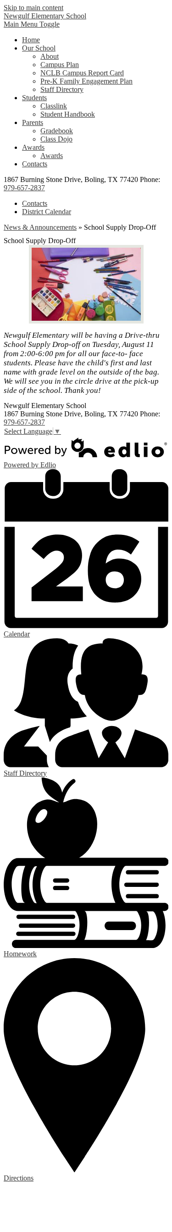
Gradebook (56, 131)
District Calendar (46, 212)
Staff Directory (61, 89)
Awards (51, 155)
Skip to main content (33, 7)
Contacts (34, 203)
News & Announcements (40, 227)
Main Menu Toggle (32, 24)
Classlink (53, 106)
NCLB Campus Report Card (82, 73)
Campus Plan (59, 64)
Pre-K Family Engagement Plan (86, 81)
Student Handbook (67, 114)
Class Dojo (56, 139)
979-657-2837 (24, 188)
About (49, 56)
